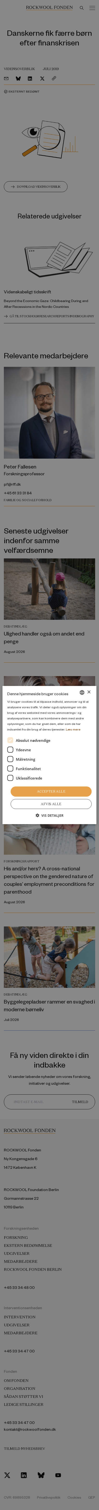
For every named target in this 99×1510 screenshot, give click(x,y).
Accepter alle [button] (51, 791)
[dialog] (49, 755)
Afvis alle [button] (51, 804)
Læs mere (73, 729)
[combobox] (82, 692)
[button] (49, 815)
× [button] (89, 692)
